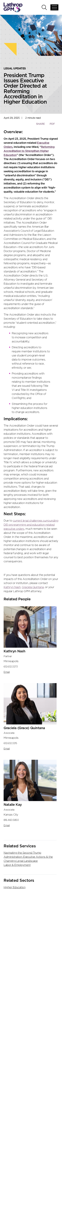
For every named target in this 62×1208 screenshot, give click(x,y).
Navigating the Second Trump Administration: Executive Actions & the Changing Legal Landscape (28, 857)
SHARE (40, 125)
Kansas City (11, 814)
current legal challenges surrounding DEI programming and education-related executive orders (31, 524)
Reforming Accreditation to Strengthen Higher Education (29, 151)
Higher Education (14, 887)
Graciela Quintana (33, 587)
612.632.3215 (10, 743)
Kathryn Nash (12, 587)
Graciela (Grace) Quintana (24, 728)
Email (7, 672)
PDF (52, 124)
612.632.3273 (11, 666)
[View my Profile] (30, 627)
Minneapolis (11, 661)
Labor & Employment (17, 865)
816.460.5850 (11, 820)
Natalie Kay (13, 804)
